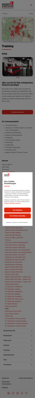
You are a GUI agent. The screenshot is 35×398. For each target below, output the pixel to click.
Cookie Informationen (23, 222)
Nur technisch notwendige (17, 216)
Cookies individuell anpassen (12, 203)
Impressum (15, 222)
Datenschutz (9, 222)
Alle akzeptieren (17, 210)
